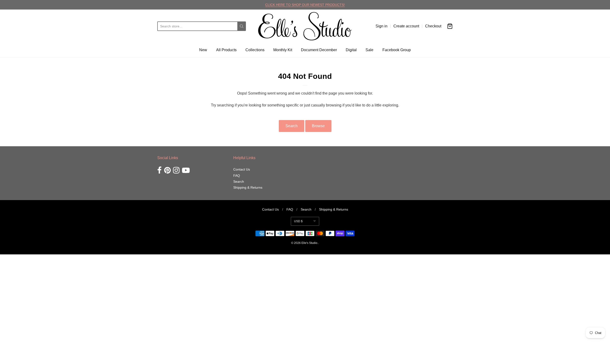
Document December (319, 50)
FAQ (236, 175)
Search (291, 126)
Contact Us (241, 169)
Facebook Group (396, 50)
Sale (369, 50)
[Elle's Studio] (305, 26)
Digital (351, 50)
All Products (226, 50)
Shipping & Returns (247, 187)
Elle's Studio (309, 243)
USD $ (298, 221)
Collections (254, 50)
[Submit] (241, 26)
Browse (318, 126)
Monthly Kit (282, 50)
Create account (406, 26)
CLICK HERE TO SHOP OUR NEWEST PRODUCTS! (305, 5)
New (203, 50)
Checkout (433, 26)
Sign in (381, 26)
